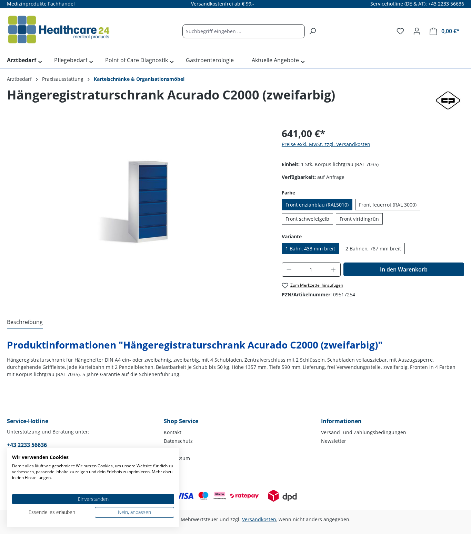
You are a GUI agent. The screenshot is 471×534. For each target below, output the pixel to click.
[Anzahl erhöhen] (333, 270)
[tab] (25, 322)
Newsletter (333, 441)
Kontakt (172, 432)
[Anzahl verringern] (289, 270)
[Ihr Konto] (417, 31)
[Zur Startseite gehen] (58, 30)
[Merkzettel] (400, 31)
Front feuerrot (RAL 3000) (388, 204)
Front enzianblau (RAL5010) (317, 204)
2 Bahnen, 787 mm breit (373, 248)
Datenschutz (178, 441)
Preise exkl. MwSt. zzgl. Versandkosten (326, 144)
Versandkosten (259, 519)
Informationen (341, 421)
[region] (137, 200)
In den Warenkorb (404, 269)
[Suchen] (312, 31)
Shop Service (181, 421)
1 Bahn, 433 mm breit (310, 248)
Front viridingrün (359, 219)
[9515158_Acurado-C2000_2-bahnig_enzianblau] (137, 200)
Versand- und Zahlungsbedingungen (363, 432)
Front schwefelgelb (307, 219)
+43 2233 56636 (27, 445)
